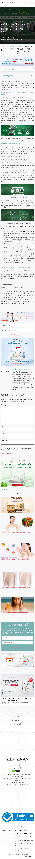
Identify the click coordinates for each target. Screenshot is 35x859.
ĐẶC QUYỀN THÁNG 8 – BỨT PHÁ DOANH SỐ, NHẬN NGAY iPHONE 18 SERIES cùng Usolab (17, 699)
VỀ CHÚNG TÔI (17, 720)
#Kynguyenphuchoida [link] (8, 303)
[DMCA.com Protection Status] (16, 771)
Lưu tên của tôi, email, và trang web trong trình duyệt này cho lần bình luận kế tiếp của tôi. (16, 449)
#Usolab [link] (16, 301)
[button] (25, 3)
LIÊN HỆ (17, 724)
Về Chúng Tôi (5, 830)
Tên (2, 426)
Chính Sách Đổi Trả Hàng (24, 840)
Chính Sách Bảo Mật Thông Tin (22, 849)
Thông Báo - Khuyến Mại (12, 49)
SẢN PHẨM (17, 717)
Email (3, 433)
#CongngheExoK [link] (28, 301)
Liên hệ (3, 833)
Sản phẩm (4, 827)
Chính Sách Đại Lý (21, 830)
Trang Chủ (6, 47)
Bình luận (4, 405)
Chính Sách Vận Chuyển (23, 837)
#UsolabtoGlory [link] (20, 303)
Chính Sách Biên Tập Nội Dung (23, 844)
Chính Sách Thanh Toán (23, 833)
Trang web (4, 440)
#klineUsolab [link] (5, 301)
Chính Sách (19, 827)
